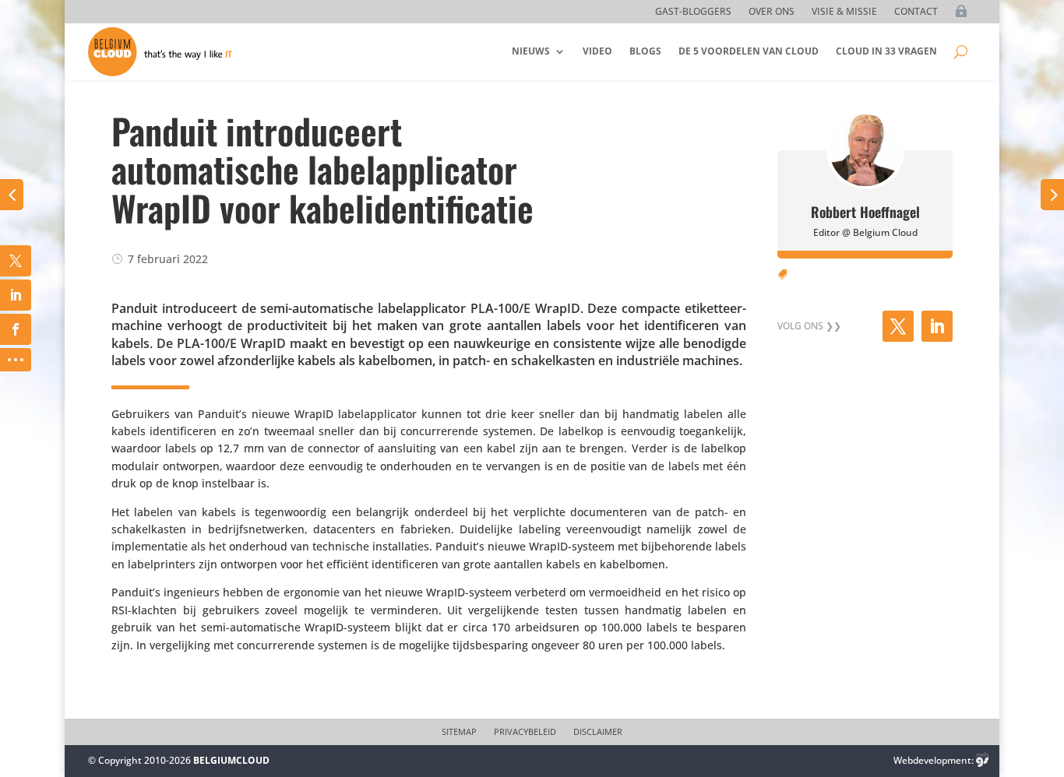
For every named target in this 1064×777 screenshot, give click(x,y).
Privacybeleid (525, 731)
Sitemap (459, 731)
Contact (916, 12)
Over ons (771, 12)
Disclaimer (597, 731)
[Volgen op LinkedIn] (937, 326)
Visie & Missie (844, 12)
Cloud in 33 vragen (886, 51)
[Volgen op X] (898, 326)
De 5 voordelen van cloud (748, 51)
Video (597, 51)
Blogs (645, 51)
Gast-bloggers (693, 12)
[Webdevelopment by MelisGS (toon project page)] (982, 760)
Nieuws (531, 51)
